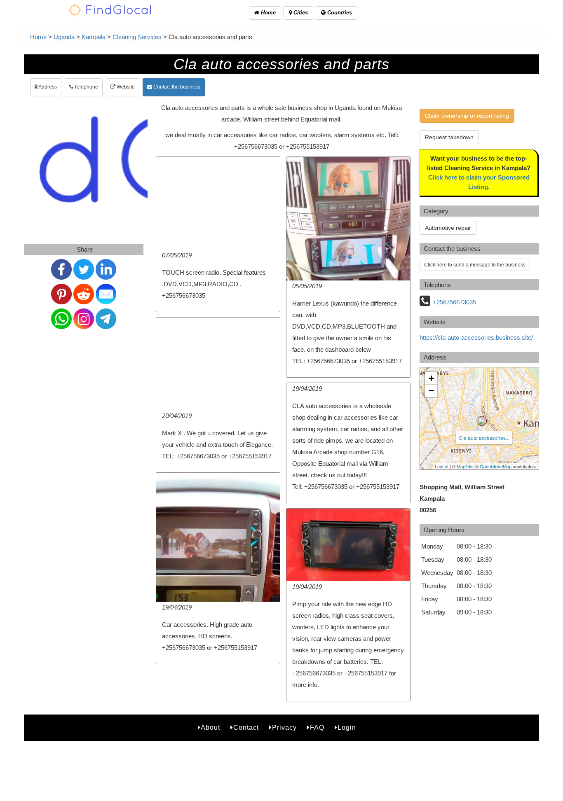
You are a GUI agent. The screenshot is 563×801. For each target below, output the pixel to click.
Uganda (64, 36)
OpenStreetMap (495, 466)
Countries (339, 12)
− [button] (431, 390)
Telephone (85, 87)
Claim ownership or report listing (467, 115)
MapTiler (465, 466)
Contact (246, 727)
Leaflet (441, 466)
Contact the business (176, 87)
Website (125, 87)
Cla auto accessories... (484, 437)
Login (347, 727)
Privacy (284, 727)
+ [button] (431, 378)
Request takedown (449, 137)
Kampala (94, 36)
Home (267, 12)
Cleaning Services (137, 36)
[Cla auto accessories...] (482, 421)
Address (47, 87)
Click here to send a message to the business (474, 265)
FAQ (317, 727)
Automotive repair (448, 227)
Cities (300, 12)
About (210, 727)
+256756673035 (454, 302)
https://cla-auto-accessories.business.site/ (476, 337)
